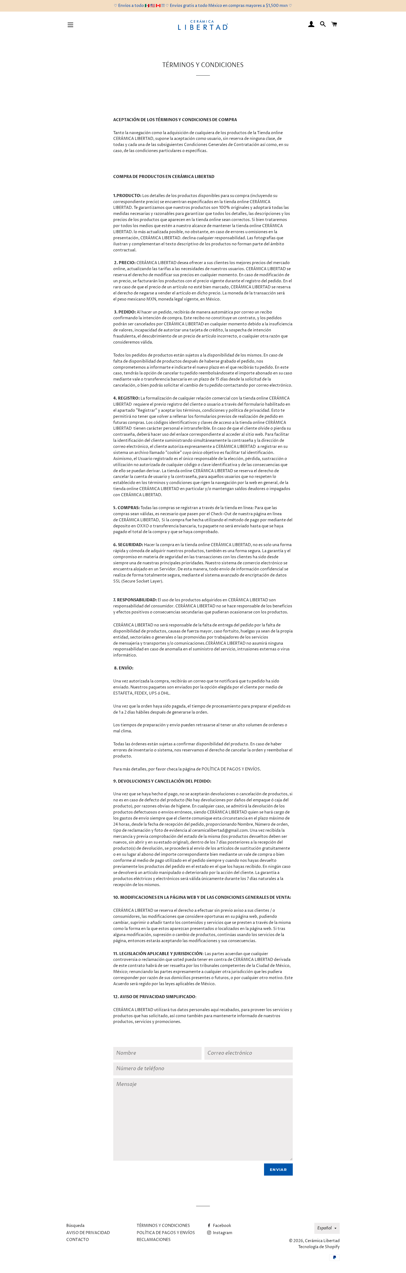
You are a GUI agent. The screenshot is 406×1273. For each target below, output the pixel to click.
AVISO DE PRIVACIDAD (88, 1232)
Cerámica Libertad (322, 1240)
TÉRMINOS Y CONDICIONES (163, 1225)
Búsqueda (75, 1225)
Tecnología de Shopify (319, 1247)
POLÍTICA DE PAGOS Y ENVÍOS (166, 1232)
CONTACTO (77, 1239)
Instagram (222, 1232)
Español (324, 1228)
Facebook (221, 1225)
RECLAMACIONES (154, 1239)
